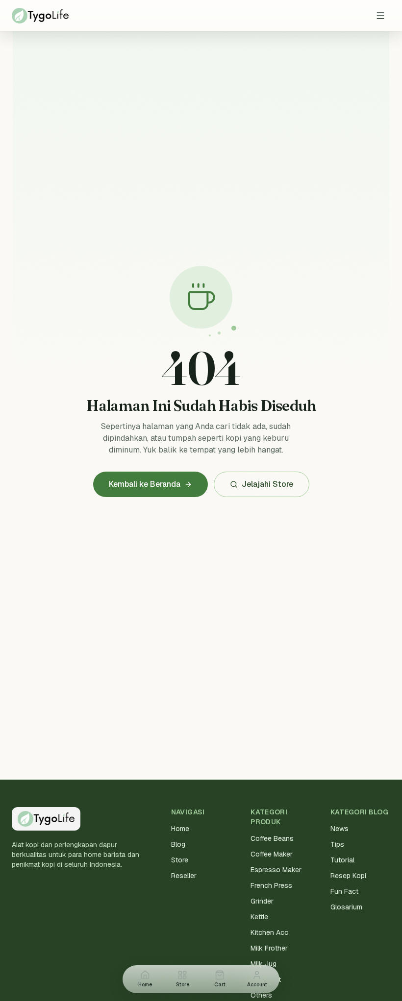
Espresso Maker (276, 869)
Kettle (259, 916)
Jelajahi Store (267, 484)
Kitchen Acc (269, 932)
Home (180, 828)
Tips (337, 844)
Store (179, 860)
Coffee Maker (272, 854)
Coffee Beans (272, 838)
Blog (178, 844)
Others (261, 995)
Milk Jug (263, 963)
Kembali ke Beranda (144, 484)
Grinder (262, 901)
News (339, 828)
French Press (271, 885)
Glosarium (346, 907)
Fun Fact (344, 891)
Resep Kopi (348, 875)
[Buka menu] (380, 15)
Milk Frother (269, 948)
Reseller (184, 875)
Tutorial (342, 860)
